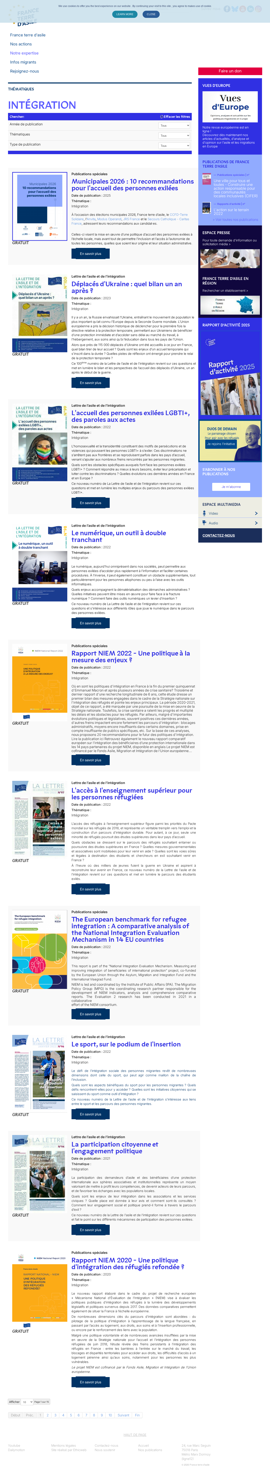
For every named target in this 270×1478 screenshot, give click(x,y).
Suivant (123, 1415)
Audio (213, 523)
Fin (137, 1415)
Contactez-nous (106, 1446)
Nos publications (150, 1450)
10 (110, 1415)
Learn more (124, 14)
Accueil (143, 1446)
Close (151, 14)
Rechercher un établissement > (225, 291)
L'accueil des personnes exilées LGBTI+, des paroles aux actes (130, 416)
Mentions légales (63, 1446)
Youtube (14, 1446)
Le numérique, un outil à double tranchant (119, 536)
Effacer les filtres (176, 117)
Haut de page (135, 1435)
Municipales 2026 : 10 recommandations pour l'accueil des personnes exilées (133, 184)
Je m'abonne (231, 487)
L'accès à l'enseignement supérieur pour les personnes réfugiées (132, 793)
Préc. (30, 1415)
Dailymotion (16, 1450)
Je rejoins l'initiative (221, 444)
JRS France (131, 219)
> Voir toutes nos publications (235, 219)
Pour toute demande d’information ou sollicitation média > (229, 242)
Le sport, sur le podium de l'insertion (126, 1044)
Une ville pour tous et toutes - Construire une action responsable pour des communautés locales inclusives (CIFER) (236, 188)
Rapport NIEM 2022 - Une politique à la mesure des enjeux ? (131, 656)
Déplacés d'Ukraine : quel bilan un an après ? (127, 287)
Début (15, 1415)
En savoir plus (90, 253)
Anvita (91, 219)
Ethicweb (79, 1450)
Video (213, 513)
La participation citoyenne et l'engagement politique (115, 1147)
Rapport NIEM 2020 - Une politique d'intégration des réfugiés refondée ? (128, 1263)
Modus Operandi (109, 219)
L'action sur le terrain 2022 (231, 212)
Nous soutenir (105, 1450)
